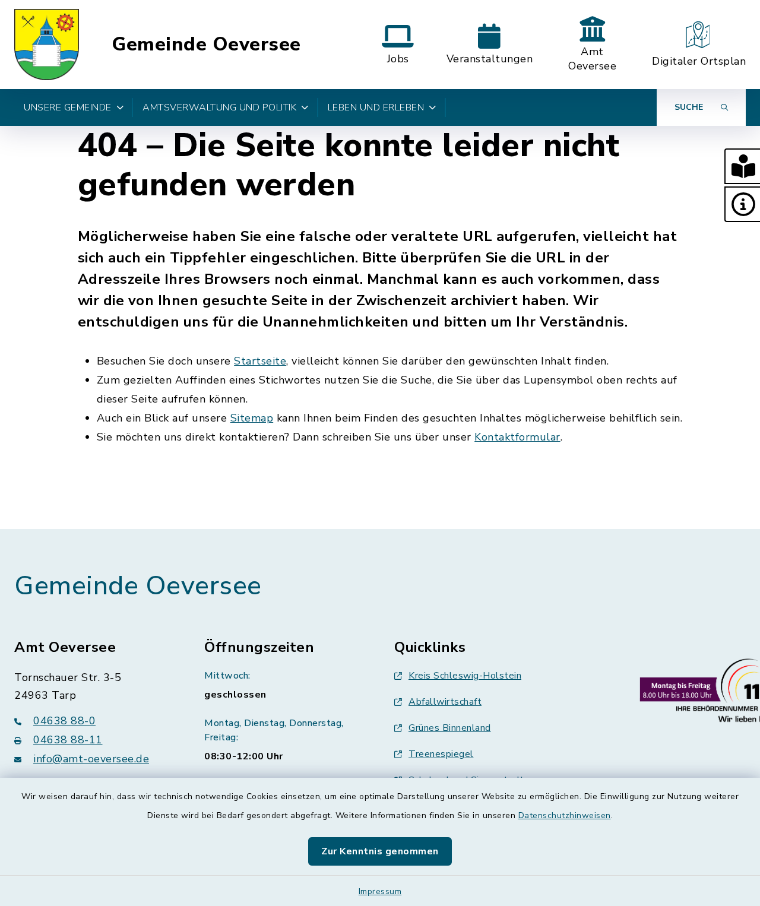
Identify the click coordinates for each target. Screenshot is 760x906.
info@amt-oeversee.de (91, 759)
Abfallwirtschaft (445, 701)
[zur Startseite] (46, 44)
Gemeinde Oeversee (206, 44)
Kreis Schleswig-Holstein (464, 675)
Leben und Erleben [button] (376, 107)
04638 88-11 (68, 740)
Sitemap (252, 418)
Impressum (380, 891)
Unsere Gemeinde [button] (68, 107)
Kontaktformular (517, 437)
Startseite (260, 361)
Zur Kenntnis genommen (380, 851)
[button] (742, 166)
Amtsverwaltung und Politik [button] (219, 107)
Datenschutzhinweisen (564, 815)
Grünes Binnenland (449, 727)
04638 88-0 (64, 721)
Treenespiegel (441, 754)
